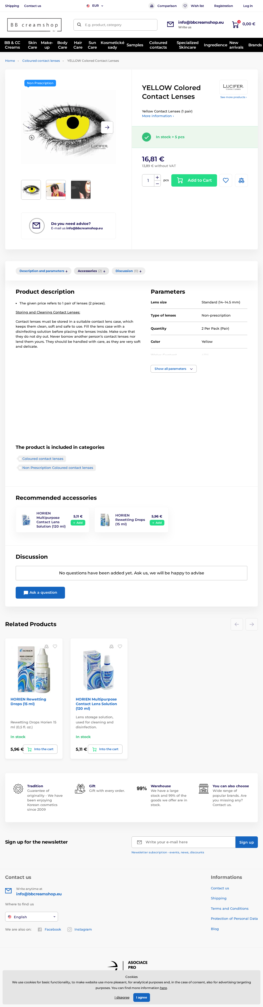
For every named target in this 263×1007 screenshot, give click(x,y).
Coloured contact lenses (41, 61)
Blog (215, 929)
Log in (248, 6)
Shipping (12, 6)
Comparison (167, 6)
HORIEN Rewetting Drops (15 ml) (130, 519)
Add (80, 522)
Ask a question (43, 592)
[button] (107, 127)
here (163, 988)
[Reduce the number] (157, 183)
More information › (158, 116)
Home (10, 61)
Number (148, 180)
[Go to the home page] (34, 25)
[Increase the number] (157, 177)
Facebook (53, 929)
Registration (223, 6)
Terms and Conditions (230, 908)
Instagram (83, 929)
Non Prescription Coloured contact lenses (57, 468)
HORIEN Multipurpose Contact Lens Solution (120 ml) (51, 519)
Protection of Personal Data (234, 918)
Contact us (32, 6)
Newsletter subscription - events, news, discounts (168, 852)
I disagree (122, 997)
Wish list (197, 6)
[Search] (79, 25)
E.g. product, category (103, 25)
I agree (141, 997)
